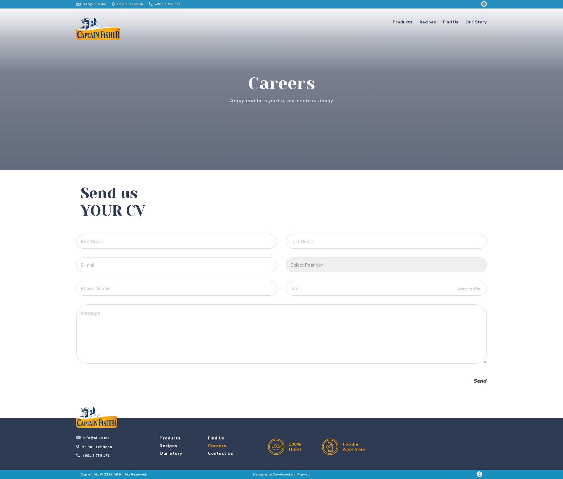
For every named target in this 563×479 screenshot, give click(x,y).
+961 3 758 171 (167, 4)
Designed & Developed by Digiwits (281, 474)
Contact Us (220, 453)
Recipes (427, 22)
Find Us (450, 22)
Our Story (476, 22)
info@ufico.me (94, 4)
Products (402, 22)
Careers (217, 445)
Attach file (469, 289)
